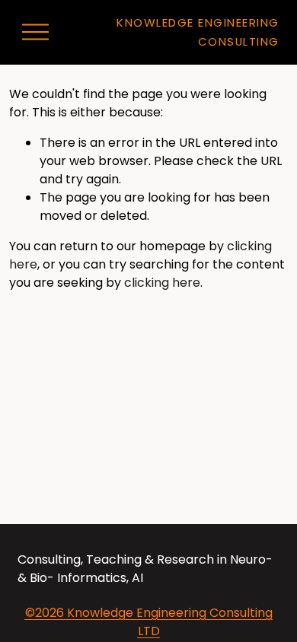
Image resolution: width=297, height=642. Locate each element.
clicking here (162, 282)
